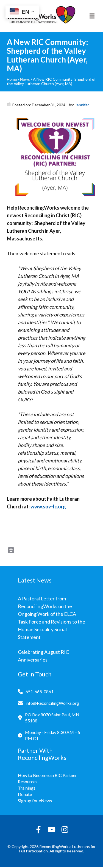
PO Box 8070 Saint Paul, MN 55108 (52, 717)
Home (12, 79)
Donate (25, 794)
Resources (27, 781)
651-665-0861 (40, 691)
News (25, 79)
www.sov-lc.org (48, 506)
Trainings (26, 787)
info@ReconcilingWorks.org (52, 703)
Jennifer (82, 104)
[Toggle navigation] (92, 16)
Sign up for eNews (35, 800)
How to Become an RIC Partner (47, 775)
